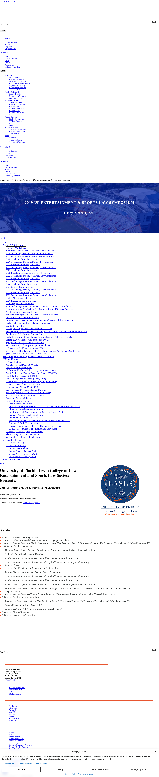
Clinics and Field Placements (19, 84)
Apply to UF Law (16, 102)
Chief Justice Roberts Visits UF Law (26, 409)
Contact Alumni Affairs (17, 132)
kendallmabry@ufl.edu (31, 503)
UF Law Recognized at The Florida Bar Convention (33, 428)
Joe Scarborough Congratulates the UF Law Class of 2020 (36, 412)
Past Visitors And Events (20, 403)
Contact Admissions (16, 113)
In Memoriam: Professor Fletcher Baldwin (26, 389)
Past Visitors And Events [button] (17, 401)
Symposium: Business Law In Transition (25, 342)
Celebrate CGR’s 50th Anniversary (22, 317)
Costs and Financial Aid (18, 104)
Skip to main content (7, 1)
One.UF (12, 712)
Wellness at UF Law (16, 739)
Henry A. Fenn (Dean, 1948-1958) (22, 387)
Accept (21, 769)
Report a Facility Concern (18, 747)
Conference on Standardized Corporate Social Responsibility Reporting (39, 320)
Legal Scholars (10, 49)
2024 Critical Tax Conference (20, 287)
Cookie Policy (71, 774)
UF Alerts (13, 720)
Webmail (12, 710)
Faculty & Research (12, 92)
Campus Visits (14, 111)
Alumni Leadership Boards (19, 129)
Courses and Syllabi (16, 79)
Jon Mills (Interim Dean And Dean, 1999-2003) (28, 392)
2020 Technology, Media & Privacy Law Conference (31, 262)
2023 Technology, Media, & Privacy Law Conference (31, 281)
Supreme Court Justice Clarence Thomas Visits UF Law (35, 426)
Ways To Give (10, 65)
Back (3, 238)
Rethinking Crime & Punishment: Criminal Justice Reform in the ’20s (39, 337)
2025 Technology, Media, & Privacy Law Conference (31, 295)
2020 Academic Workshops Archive (23, 259)
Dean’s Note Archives (19, 448)
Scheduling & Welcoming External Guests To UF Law (28, 356)
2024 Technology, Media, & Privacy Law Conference (31, 289)
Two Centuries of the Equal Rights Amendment (28, 345)
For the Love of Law (15, 326)
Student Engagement (17, 119)
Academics (9, 75)
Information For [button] (6, 38)
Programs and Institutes (17, 81)
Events (11, 732)
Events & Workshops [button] (13, 245)
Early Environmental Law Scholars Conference (28, 323)
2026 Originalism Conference (20, 303)
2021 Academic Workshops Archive (23, 264)
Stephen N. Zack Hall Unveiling (24, 423)
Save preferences (100, 769)
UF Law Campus (15, 121)
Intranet (12, 716)
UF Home (13, 706)
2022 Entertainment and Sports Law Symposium (29, 273)
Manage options (138, 769)
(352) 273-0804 (10, 680)
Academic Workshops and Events (21, 312)
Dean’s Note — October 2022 (23, 453)
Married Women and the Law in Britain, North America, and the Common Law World (46, 331)
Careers (7, 57)
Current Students (11, 42)
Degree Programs (15, 77)
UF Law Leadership (15, 442)
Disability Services (16, 741)
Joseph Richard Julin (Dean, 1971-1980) (25, 395)
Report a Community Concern (20, 745)
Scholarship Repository (17, 98)
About (7, 136)
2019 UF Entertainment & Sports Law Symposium (30, 256)
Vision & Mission (15, 140)
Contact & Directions (17, 142)
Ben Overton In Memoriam (19, 367)
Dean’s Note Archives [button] (16, 445)
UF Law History (13, 362)
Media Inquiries (15, 694)
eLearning (13, 708)
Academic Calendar (16, 90)
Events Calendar (11, 59)
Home (2, 180)
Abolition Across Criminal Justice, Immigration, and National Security (39, 309)
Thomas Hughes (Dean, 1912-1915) (22, 434)
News (7, 61)
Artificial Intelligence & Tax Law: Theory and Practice (32, 314)
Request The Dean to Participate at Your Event (25, 353)
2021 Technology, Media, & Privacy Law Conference (31, 267)
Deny (60, 769)
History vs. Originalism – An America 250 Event (29, 328)
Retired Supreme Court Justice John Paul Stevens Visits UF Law (39, 420)
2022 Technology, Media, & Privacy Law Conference (31, 275)
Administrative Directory (18, 692)
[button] (155, 751)
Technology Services (12, 67)
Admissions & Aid (11, 100)
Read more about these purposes (33, 763)
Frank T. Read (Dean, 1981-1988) (21, 376)
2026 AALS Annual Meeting (19, 298)
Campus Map (14, 718)
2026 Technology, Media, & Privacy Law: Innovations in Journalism (38, 306)
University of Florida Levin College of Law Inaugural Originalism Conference (43, 351)
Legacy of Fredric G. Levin (19, 398)
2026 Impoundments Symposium (21, 300)
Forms (11, 115)
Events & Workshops (22, 180)
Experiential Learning (17, 86)
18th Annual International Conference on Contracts (30, 250)
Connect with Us (15, 106)
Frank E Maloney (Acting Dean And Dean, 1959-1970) (32, 373)
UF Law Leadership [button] (12, 440)
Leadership (13, 138)
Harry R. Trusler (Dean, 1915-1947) (23, 384)
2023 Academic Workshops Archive (23, 278)
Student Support (11, 117)
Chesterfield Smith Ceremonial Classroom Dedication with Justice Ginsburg (45, 406)
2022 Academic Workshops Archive (23, 270)
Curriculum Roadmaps (17, 88)
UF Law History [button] (10, 359)
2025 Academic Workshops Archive (23, 292)
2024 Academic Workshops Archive (23, 284)
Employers (9, 47)
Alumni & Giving (11, 127)
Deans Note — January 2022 (22, 456)
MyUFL (12, 714)
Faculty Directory (15, 94)
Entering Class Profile (17, 109)
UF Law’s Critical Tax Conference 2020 (25, 348)
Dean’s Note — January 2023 (22, 451)
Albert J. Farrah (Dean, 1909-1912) (22, 364)
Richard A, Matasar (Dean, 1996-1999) (24, 431)
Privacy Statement (85, 774)
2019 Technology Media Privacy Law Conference (29, 253)
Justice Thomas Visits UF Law (23, 417)
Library (7, 63)
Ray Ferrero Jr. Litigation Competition (24, 334)
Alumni (7, 44)
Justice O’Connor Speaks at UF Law (26, 415)
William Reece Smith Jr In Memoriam (24, 437)
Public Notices (14, 737)
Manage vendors (12, 763)
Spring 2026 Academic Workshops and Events (27, 339)
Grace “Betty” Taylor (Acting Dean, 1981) (26, 378)
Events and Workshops (17, 96)
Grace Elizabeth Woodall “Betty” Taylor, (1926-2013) (31, 381)
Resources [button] (4, 53)
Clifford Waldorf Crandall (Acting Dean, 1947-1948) (31, 370)
